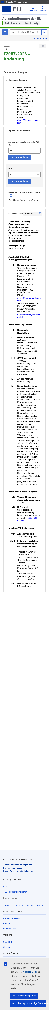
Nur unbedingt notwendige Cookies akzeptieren (29, 1003)
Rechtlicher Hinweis (11, 918)
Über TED (7, 942)
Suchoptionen (40, 38)
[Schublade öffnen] (7, 48)
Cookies (6, 924)
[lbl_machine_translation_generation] (11, 195)
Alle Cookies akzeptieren (24, 996)
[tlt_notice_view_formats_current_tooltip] (40, 213)
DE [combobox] (11, 151)
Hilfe (5, 887)
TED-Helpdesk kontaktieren (15, 892)
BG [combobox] (11, 174)
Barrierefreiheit (9, 929)
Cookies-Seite (30, 972)
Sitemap (6, 947)
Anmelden (33, 11)
